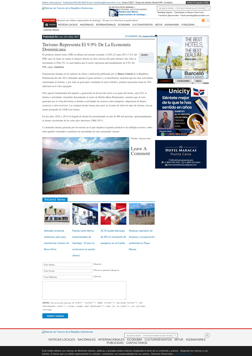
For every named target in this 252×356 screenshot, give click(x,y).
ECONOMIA (124, 9)
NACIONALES (87, 24)
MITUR (158, 24)
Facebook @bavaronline (168, 15)
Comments (165, 81)
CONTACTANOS (51, 29)
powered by (180, 354)
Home (52, 24)
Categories (183, 81)
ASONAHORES (172, 24)
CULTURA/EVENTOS (142, 24)
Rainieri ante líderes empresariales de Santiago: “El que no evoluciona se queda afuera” (98, 20)
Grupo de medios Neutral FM (148, 2)
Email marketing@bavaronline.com (195, 15)
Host (189, 354)
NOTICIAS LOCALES (68, 24)
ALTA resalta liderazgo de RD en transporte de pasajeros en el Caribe (113, 236)
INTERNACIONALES (106, 24)
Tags (198, 81)
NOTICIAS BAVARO (138, 9)
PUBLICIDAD (188, 24)
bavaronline (149, 36)
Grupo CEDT (128, 2)
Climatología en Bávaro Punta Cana (189, 12)
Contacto (168, 2)
